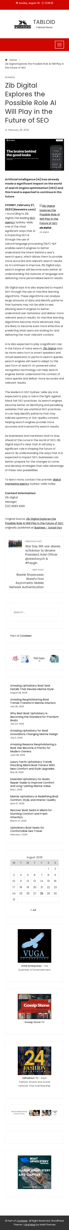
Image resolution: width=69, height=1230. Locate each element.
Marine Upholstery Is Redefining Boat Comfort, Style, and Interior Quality (34, 798)
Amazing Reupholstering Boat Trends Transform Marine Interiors (33, 701)
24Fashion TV (30, 1078)
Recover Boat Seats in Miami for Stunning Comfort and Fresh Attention (31, 813)
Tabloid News (44, 27)
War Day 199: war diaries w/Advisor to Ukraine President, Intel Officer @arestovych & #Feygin (42, 552)
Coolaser (26, 636)
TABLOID (44, 22)
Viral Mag (29, 1224)
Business (10, 77)
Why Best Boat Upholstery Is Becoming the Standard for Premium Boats (34, 716)
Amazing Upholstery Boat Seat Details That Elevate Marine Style (32, 687)
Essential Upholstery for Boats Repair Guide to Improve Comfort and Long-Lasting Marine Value (32, 782)
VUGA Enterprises (31, 966)
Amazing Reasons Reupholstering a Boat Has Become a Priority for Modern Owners (33, 747)
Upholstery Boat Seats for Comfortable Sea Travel (27, 829)
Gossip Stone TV (35, 1022)
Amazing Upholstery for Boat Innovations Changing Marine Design (34, 732)
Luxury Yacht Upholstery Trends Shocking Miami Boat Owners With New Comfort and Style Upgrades (32, 765)
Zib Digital (49, 348)
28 (41, 893)
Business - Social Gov (48, 528)
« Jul (33, 910)
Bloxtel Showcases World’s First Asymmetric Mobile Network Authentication (26, 578)
